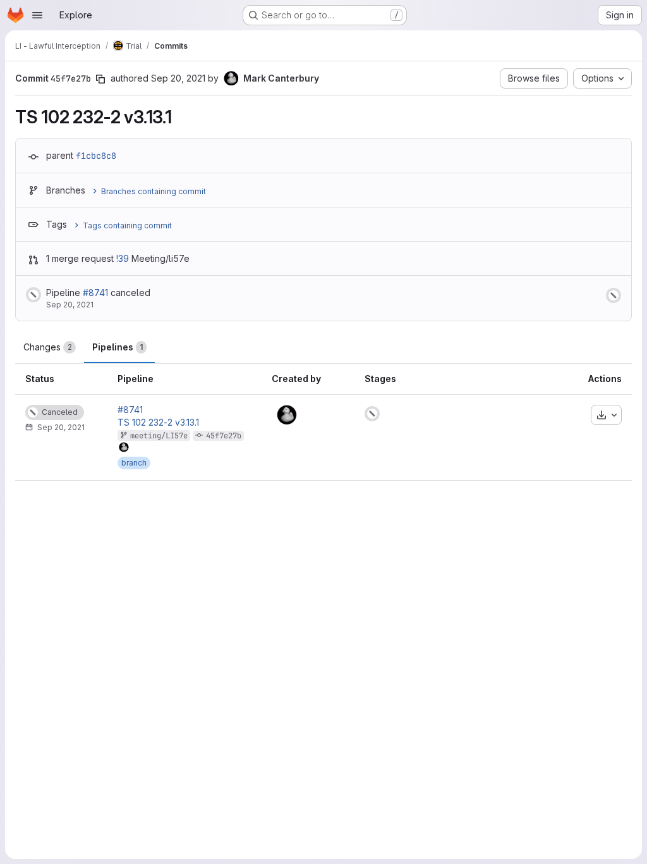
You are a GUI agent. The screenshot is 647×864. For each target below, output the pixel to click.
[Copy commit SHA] (100, 79)
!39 (122, 258)
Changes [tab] (47, 347)
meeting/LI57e (159, 436)
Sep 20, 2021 (178, 78)
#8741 (95, 292)
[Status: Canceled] (33, 294)
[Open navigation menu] (37, 15)
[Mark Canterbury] (287, 415)
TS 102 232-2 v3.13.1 (158, 422)
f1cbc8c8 (96, 155)
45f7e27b (223, 436)
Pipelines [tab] (117, 347)
